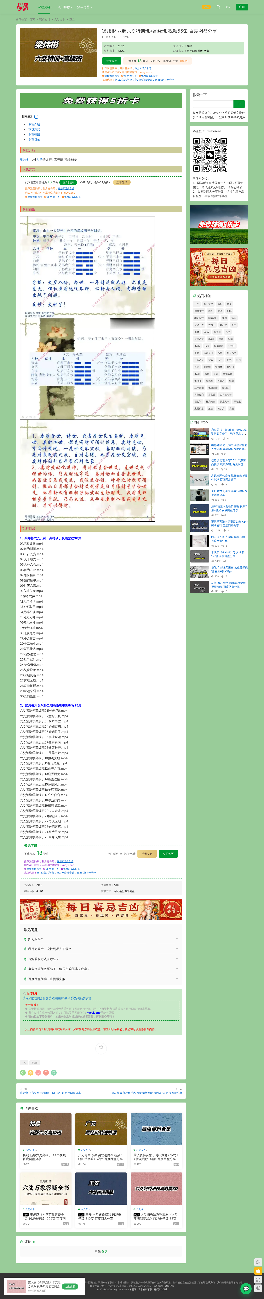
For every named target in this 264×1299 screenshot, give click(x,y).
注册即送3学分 (143, 68)
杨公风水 (231, 352)
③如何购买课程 (81, 998)
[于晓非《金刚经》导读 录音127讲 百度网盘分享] (199, 556)
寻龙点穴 (199, 394)
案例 (224, 317)
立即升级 (121, 182)
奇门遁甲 (208, 303)
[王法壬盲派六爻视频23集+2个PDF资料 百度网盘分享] (199, 526)
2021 (197, 373)
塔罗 (220, 359)
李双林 (218, 366)
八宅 (228, 331)
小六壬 (231, 345)
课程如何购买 (111, 75)
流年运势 (83, 7)
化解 (229, 310)
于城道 (237, 401)
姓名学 (223, 324)
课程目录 (34, 139)
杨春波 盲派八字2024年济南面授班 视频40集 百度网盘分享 (228, 464)
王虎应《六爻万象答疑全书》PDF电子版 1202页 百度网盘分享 (44, 1216)
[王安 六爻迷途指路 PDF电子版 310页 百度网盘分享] (101, 1188)
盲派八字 (199, 359)
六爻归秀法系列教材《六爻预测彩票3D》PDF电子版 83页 (156, 1216)
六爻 (39, 160)
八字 (196, 303)
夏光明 (209, 380)
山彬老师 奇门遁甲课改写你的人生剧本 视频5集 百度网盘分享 (229, 448)
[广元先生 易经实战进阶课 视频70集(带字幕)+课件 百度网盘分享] (101, 1129)
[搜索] (218, 7)
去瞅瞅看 (70, 1286)
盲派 (220, 310)
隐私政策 (169, 1285)
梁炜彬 (24, 160)
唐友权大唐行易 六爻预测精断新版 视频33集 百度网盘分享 (147, 1092)
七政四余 (213, 387)
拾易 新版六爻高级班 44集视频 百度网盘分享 (44, 1157)
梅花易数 (199, 317)
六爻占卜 (111, 37)
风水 (220, 303)
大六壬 (211, 324)
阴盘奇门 (213, 317)
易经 (231, 408)
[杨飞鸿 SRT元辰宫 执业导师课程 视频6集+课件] (199, 572)
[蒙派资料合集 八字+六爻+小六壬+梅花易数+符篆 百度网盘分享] (156, 1129)
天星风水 (224, 401)
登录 (104, 1251)
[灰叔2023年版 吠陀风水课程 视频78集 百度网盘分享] (199, 587)
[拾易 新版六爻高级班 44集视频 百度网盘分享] (46, 1129)
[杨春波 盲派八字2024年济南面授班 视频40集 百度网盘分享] (199, 464)
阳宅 (230, 338)
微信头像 (227, 373)
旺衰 (231, 380)
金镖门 (230, 366)
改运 (196, 366)
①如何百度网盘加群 (35, 998)
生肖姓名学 (226, 394)
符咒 (238, 359)
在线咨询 (246, 1288)
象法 (210, 408)
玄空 (234, 324)
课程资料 (44, 7)
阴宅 (229, 359)
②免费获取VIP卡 (59, 998)
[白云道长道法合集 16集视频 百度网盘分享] (199, 541)
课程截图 (34, 134)
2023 (197, 345)
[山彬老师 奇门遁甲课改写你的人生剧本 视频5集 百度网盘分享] (199, 449)
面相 (210, 310)
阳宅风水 (218, 345)
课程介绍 (34, 124)
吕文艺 (211, 394)
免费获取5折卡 (149, 75)
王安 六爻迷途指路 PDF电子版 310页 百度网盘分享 (99, 1216)
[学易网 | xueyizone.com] (23, 7)
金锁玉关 (199, 324)
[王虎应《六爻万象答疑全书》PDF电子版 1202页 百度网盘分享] (46, 1188)
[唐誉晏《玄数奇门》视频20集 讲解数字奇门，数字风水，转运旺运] (199, 434)
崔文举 (197, 401)
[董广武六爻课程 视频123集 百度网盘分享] (199, 495)
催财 (196, 331)
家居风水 (199, 408)
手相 (196, 352)
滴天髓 (207, 366)
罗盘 (216, 373)
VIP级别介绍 (130, 75)
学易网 (132, 1289)
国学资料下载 (160, 1289)
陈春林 (217, 331)
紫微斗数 (199, 310)
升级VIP (184, 61)
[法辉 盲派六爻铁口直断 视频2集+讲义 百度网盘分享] (199, 510)
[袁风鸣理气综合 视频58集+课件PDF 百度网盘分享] (199, 480)
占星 (207, 345)
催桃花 (197, 380)
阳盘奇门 (208, 352)
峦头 (210, 359)
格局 (221, 338)
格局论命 (210, 401)
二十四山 (199, 387)
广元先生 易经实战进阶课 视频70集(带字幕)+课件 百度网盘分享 (100, 1157)
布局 (220, 352)
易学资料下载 (145, 1289)
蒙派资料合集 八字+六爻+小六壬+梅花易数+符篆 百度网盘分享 (156, 1157)
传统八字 (199, 338)
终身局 (221, 380)
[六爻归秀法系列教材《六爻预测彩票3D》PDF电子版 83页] (156, 1188)
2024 (211, 338)
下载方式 (34, 129)
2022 (206, 331)
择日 (234, 317)
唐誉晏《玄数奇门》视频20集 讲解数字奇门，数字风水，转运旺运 (229, 433)
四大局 (221, 408)
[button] (36, 117)
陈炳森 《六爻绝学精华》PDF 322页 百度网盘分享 (50, 1092)
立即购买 (111, 61)
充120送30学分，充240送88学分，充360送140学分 (144, 79)
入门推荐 (64, 7)
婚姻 (206, 373)
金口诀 (225, 387)
